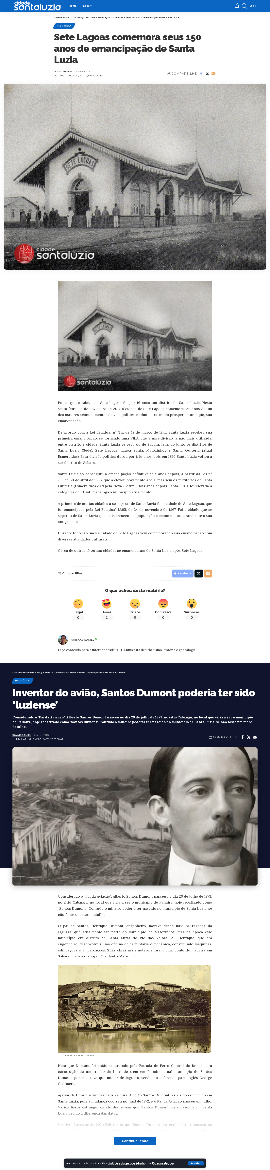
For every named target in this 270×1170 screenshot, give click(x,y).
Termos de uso (163, 1163)
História (64, 25)
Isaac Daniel (63, 71)
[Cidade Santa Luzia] (37, 6)
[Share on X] (207, 73)
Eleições (64, 1166)
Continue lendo (135, 1141)
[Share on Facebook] (201, 73)
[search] (244, 6)
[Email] (213, 73)
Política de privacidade (126, 1163)
